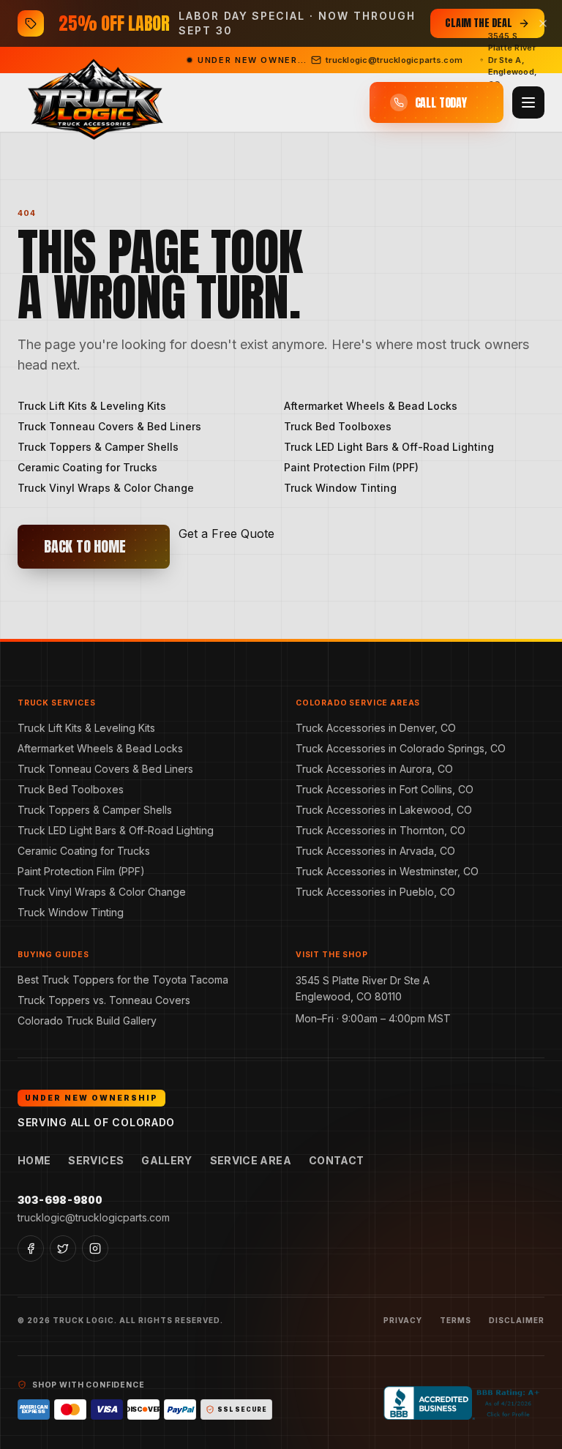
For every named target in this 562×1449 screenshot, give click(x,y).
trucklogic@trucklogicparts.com (94, 1217)
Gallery (166, 1160)
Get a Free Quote (226, 533)
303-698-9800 (60, 1200)
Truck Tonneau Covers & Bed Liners (109, 426)
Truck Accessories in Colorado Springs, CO (401, 748)
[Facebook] (31, 1248)
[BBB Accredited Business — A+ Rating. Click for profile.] (463, 1403)
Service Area (250, 1160)
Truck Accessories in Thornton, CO (380, 830)
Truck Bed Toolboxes (337, 426)
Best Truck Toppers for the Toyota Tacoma (123, 979)
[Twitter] (63, 1248)
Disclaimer (516, 1320)
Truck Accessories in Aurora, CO (374, 769)
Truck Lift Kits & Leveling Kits (92, 406)
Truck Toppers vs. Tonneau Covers (104, 1000)
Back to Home (85, 546)
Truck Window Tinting (340, 488)
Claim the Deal (478, 23)
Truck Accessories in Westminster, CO (387, 871)
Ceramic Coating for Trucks (87, 467)
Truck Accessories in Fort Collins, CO (384, 789)
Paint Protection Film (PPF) (351, 467)
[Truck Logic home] (94, 103)
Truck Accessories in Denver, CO (376, 728)
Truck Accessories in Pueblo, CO (375, 892)
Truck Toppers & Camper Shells (98, 447)
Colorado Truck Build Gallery (87, 1020)
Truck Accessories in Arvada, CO (375, 851)
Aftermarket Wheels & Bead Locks (370, 406)
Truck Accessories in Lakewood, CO (384, 810)
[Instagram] (95, 1248)
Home (34, 1160)
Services (96, 1160)
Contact (336, 1160)
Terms (455, 1320)
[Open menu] (528, 102)
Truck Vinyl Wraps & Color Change (106, 488)
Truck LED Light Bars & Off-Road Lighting (389, 447)
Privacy (402, 1320)
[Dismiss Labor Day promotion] (543, 23)
